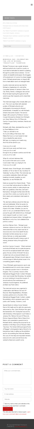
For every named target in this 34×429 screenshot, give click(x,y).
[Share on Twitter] (7, 350)
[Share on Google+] (10, 350)
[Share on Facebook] (4, 350)
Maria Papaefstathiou (21, 426)
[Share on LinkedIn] (13, 350)
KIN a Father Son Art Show (10, 23)
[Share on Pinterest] (19, 350)
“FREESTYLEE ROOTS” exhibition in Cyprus (14, 41)
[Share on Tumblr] (16, 350)
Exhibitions (20, 56)
